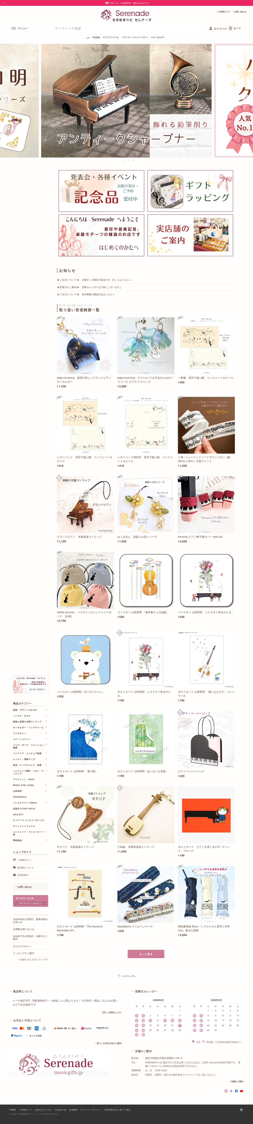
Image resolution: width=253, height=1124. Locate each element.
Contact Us (60, 1109)
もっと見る (146, 954)
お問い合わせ (240, 11)
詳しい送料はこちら (112, 1012)
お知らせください (43, 1109)
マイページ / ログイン (30, 903)
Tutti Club (26, 898)
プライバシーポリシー (91, 1109)
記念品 (97, 37)
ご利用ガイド (224, 11)
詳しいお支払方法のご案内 (109, 1043)
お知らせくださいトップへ (34, 959)
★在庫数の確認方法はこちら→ (98, 294)
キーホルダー (159, 37)
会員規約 (73, 1109)
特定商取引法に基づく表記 (117, 1109)
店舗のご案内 (237, 1081)
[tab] (120, 160)
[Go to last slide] (7, 98)
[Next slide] (246, 98)
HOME (12, 1109)
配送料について (25, 867)
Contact (23, 875)
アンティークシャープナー (136, 37)
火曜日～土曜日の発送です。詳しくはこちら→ (106, 279)
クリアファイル (112, 37)
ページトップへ (126, 976)
